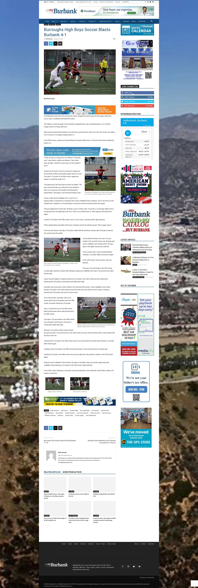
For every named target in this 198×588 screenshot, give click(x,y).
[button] (151, 21)
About (136, 544)
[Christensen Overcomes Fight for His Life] (80, 484)
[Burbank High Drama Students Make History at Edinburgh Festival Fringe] (126, 253)
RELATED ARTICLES (52, 472)
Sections (58, 24)
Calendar (117, 2)
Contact (95, 2)
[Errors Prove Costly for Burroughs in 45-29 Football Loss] (55, 509)
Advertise (151, 544)
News (53, 21)
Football (71, 491)
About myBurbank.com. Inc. (83, 2)
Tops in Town (100, 544)
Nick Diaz (60, 415)
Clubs (117, 21)
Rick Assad (49, 39)
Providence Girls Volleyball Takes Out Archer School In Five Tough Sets (79, 520)
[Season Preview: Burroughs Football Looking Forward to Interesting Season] (104, 509)
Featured (92, 21)
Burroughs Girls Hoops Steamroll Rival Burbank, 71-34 (60, 442)
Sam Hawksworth (91, 415)
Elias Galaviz (59, 413)
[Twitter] (150, 1)
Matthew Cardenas (50, 415)
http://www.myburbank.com (65, 455)
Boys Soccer (52, 24)
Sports (73, 21)
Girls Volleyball (73, 515)
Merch (134, 21)
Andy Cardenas (54, 410)
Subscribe (149, 112)
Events (135, 271)
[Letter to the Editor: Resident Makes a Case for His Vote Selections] (126, 277)
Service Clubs (111, 544)
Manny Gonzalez (95, 413)
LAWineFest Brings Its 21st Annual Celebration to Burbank (143, 266)
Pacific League (79, 415)
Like (132, 100)
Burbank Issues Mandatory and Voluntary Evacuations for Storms (102, 442)
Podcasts (126, 21)
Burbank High (74, 410)
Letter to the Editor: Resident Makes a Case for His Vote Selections (143, 278)
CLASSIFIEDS (125, 2)
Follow (150, 103)
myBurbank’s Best (104, 21)
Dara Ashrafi (95, 410)
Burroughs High (84, 410)
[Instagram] (148, 1)
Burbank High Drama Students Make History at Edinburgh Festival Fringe (142, 253)
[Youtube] (153, 1)
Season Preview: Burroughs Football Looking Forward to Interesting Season (104, 520)
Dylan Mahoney (49, 413)
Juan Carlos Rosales (82, 413)
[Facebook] (145, 1)
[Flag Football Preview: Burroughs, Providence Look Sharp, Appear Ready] (55, 484)
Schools (81, 21)
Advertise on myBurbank (106, 2)
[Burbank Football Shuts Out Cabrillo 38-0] (104, 484)
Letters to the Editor (138, 283)
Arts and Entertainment (139, 258)
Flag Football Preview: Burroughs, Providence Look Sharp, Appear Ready (54, 496)
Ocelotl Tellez (69, 415)
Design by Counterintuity (147, 577)
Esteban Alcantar (70, 413)
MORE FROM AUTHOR (72, 472)
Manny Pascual (106, 413)
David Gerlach (105, 410)
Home (47, 21)
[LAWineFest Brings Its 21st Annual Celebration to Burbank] (126, 267)
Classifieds (142, 21)
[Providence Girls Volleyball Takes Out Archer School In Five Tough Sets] (80, 509)
